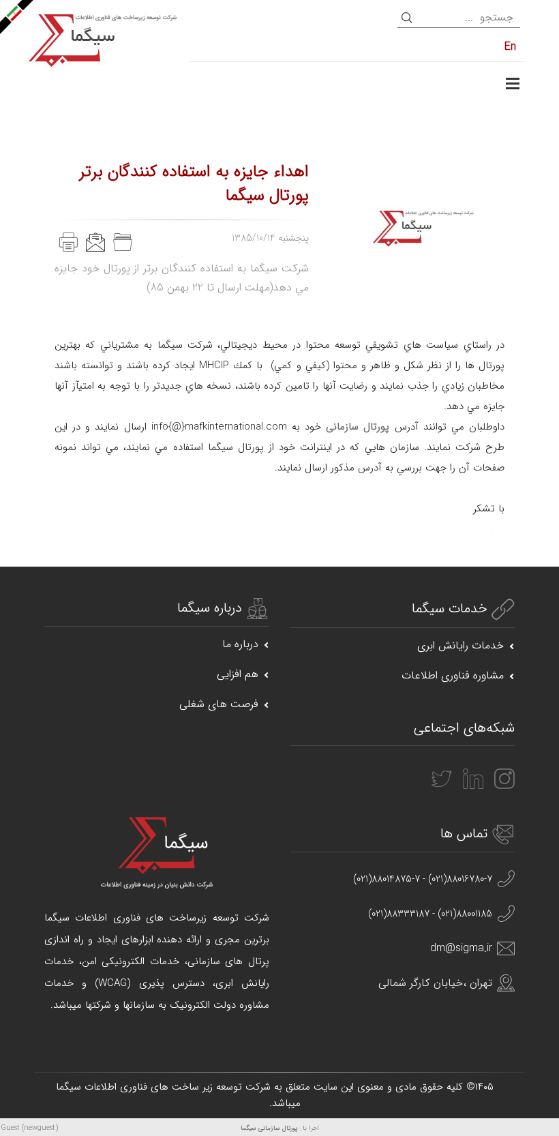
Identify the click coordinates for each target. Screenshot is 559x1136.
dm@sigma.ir (461, 948)
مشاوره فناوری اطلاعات (453, 675)
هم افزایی (237, 674)
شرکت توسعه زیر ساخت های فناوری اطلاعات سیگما (163, 1087)
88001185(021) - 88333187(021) (430, 914)
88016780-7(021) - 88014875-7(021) (422, 879)
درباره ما (240, 644)
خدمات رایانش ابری (460, 645)
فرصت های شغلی (218, 704)
